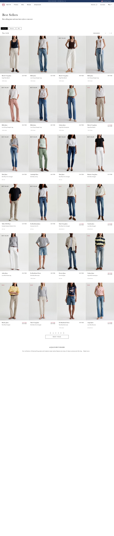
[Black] (4, 319)
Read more (86, 351)
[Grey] (4, 220)
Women (16, 4)
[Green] (8, 72)
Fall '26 (9, 4)
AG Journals (37, 4)
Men (22, 4)
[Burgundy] (4, 121)
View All (4, 28)
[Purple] (6, 72)
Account (102, 4)
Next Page (57, 336)
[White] (8, 121)
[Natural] (2, 121)
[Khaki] (33, 170)
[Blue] (31, 72)
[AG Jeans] (3, 4)
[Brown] (2, 72)
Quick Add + (23, 71)
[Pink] (4, 72)
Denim (29, 4)
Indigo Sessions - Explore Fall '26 (57, 1)
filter (7, 33)
